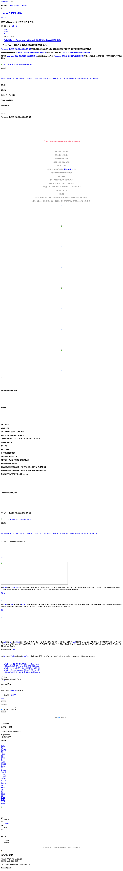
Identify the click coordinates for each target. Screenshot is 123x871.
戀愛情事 (13, 695)
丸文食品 (17, 642)
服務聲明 (77, 847)
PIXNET (49, 847)
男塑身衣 (24, 604)
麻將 (2, 752)
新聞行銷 (3, 784)
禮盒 (14, 649)
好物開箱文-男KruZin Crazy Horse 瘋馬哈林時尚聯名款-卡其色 (22, 670)
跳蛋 (2, 768)
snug (2, 557)
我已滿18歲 (4, 867)
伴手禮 (3, 758)
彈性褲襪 (3, 750)
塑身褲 (3, 800)
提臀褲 (3, 803)
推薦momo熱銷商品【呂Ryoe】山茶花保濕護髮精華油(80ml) (21, 666)
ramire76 (3, 681)
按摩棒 (3, 766)
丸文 (10, 642)
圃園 (2, 796)
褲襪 (2, 748)
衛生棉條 (3, 776)
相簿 (5, 29)
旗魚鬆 (74, 642)
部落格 (6, 31)
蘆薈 (2, 786)
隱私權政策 (71, 847)
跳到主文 (3, 17)
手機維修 (3, 772)
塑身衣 (3, 593)
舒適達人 (12, 656)
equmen (12, 604)
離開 (10, 867)
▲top (2, 698)
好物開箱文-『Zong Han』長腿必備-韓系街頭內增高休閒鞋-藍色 (32, 40)
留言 (15, 690)
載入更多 (3, 701)
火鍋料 (3, 762)
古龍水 (3, 794)
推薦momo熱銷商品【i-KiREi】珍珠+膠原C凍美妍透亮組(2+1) (22, 672)
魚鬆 (2, 610)
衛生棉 (5, 656)
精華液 (3, 788)
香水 (2, 792)
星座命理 (14, 26)
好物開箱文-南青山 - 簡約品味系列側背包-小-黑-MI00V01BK (21, 664)
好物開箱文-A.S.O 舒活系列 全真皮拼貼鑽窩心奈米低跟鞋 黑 (22, 668)
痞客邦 (12, 690)
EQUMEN (4, 801)
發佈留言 (3, 711)
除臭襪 (5, 587)
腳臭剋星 (15, 587)
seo (1, 782)
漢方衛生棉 (25, 656)
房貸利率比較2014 (69, 169)
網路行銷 (3, 780)
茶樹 (2, 790)
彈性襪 (3, 746)
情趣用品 (3, 764)
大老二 (3, 754)
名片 (5, 33)
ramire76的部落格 (11, 13)
